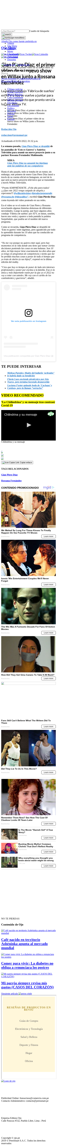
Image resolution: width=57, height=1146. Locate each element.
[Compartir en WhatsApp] (28, 458)
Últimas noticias (15, 89)
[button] (28, 425)
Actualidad (12, 57)
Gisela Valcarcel (15, 92)
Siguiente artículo (9, 993)
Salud (10, 116)
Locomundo (13, 54)
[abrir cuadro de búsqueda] (6, 34)
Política (10, 108)
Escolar (10, 119)
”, (22, 196)
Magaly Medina (14, 94)
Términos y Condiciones (19, 78)
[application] (28, 425)
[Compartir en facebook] (28, 452)
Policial (10, 48)
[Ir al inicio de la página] (8, 913)
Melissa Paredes (15, 100)
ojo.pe (4, 78)
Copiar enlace (26, 462)
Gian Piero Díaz (9, 474)
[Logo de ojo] (8, 64)
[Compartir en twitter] (28, 455)
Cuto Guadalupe (15, 97)
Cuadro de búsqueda (39, 31)
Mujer (10, 51)
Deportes (11, 59)
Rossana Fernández (11, 480)
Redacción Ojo (8, 129)
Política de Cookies (20, 81)
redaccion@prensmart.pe (14, 135)
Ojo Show (12, 46)
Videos (10, 43)
